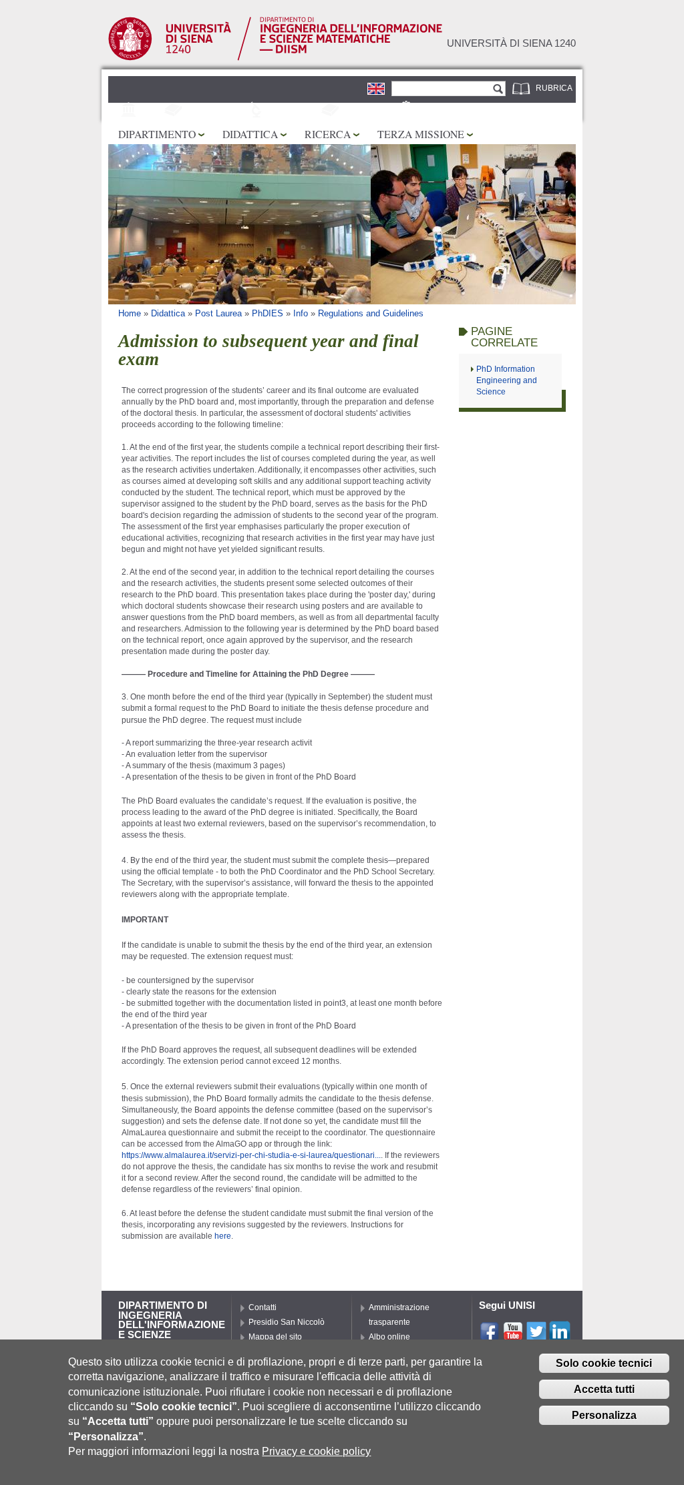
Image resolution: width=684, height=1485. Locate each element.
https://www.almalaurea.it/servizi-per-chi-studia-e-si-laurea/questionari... (251, 1155)
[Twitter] (536, 1336)
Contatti (262, 1307)
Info (300, 313)
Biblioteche (368, 110)
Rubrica (554, 88)
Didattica (250, 134)
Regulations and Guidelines (370, 313)
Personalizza (604, 1415)
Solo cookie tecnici (604, 1363)
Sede (151, 110)
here (222, 1236)
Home (129, 313)
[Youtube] (513, 1336)
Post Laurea (218, 313)
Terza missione (420, 134)
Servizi (432, 110)
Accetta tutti (604, 1389)
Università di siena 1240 (511, 43)
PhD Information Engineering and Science (506, 380)
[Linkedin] (559, 1336)
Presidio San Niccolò (286, 1322)
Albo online (389, 1337)
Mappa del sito (275, 1337)
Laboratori (294, 110)
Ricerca (328, 134)
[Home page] (275, 58)
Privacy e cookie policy (316, 1451)
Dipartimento (157, 134)
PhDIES (267, 313)
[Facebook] (489, 1336)
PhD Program (215, 110)
